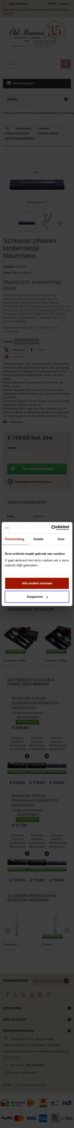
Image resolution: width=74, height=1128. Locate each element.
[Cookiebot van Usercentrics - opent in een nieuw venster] (52, 527)
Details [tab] (39, 539)
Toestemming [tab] (14, 539)
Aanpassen (35, 596)
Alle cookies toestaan (37, 583)
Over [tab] (61, 539)
